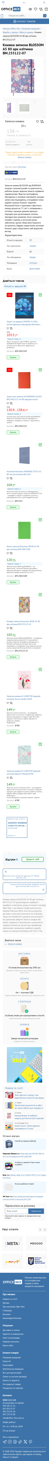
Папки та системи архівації (15, 1376)
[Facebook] (15, 1442)
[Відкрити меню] (3, 2)
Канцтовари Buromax (12, 1318)
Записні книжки (24, 157)
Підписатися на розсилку (20, 1205)
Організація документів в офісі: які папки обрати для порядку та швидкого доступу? (24, 1105)
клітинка (33, 263)
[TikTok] (20, 1442)
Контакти (7, 1314)
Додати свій (32, 859)
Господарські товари (12, 1384)
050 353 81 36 (9, 1411)
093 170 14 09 (9, 1414)
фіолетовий (35, 268)
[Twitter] (25, 1442)
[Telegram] (5, 1442)
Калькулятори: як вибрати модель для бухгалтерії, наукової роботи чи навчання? (24, 1116)
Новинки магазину (11, 1341)
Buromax (22, 167)
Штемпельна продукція (13, 1369)
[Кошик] (46, 9)
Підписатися (36, 1211)
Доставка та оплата (11, 1330)
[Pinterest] (30, 1442)
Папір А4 (7, 1361)
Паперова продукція (12, 1357)
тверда (33, 257)
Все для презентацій (12, 1372)
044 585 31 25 (9, 1405)
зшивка (33, 246)
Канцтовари (8, 1365)
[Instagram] (10, 1442)
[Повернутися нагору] (6, 1453)
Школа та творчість (11, 1380)
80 (31, 240)
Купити (13, 357)
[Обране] (35, 9)
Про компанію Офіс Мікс (14, 1306)
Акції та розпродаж (11, 1337)
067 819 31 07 (9, 1408)
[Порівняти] (41, 9)
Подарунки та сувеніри (13, 1388)
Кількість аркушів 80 (15, 286)
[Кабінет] (45, 2)
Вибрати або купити (17, 827)
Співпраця (7, 1310)
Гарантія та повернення (13, 1334)
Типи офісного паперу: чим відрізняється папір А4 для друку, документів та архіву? (24, 1095)
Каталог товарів (26, 21)
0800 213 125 (9, 1400)
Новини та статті (14, 1088)
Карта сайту (8, 1345)
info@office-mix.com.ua (13, 1418)
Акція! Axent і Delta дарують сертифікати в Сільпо (27, 1126)
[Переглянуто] (30, 9)
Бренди (6, 1303)
